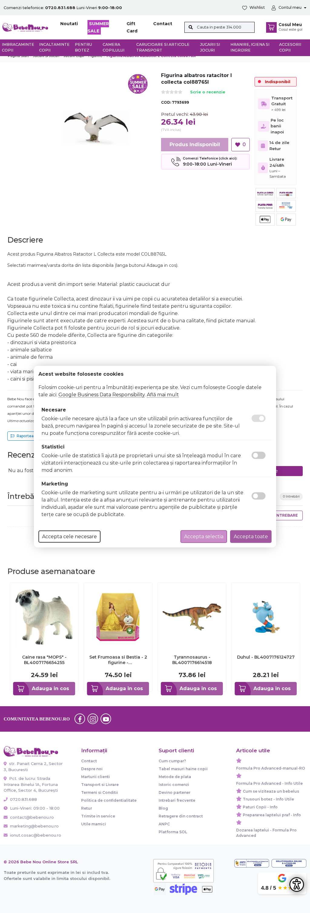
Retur (86, 808)
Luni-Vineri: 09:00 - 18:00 (34, 808)
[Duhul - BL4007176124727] (265, 616)
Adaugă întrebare (277, 515)
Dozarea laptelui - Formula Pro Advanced (266, 833)
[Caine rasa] (44, 616)
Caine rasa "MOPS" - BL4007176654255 (44, 659)
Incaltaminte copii (54, 47)
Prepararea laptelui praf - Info (272, 815)
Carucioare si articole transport (163, 47)
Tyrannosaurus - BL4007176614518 (192, 659)
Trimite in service (98, 816)
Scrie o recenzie (207, 92)
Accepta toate (251, 536)
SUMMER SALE (98, 27)
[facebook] (80, 719)
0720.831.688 (23, 799)
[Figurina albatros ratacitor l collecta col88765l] (96, 127)
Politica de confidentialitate (109, 800)
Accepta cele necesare (69, 536)
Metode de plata (175, 776)
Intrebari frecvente (177, 800)
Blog (163, 808)
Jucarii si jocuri (210, 47)
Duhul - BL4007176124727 (266, 657)
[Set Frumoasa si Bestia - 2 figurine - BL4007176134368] (118, 616)
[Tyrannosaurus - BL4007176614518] (192, 616)
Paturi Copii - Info (260, 807)
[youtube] (106, 719)
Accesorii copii (290, 47)
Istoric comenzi (174, 784)
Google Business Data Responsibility (101, 394)
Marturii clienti (95, 776)
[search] (190, 27)
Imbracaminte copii (18, 47)
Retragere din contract (181, 816)
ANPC (164, 824)
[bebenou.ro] (25, 27)
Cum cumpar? (172, 761)
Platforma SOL (173, 832)
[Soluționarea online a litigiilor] (289, 863)
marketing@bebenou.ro (34, 826)
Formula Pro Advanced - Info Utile (269, 783)
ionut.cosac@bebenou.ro (35, 835)
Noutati (69, 23)
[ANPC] (251, 863)
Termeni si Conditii (99, 792)
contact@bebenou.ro (32, 817)
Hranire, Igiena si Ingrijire (249, 47)
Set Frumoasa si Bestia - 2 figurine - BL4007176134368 (118, 659)
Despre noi (92, 769)
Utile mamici (93, 824)
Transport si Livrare (100, 784)
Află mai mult (163, 394)
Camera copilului (113, 47)
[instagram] (93, 719)
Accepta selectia (203, 536)
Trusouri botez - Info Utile (268, 799)
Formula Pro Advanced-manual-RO (270, 768)
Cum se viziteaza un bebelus (271, 791)
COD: (166, 102)
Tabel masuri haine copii (183, 769)
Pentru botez (83, 47)
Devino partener (174, 792)
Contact (162, 23)
